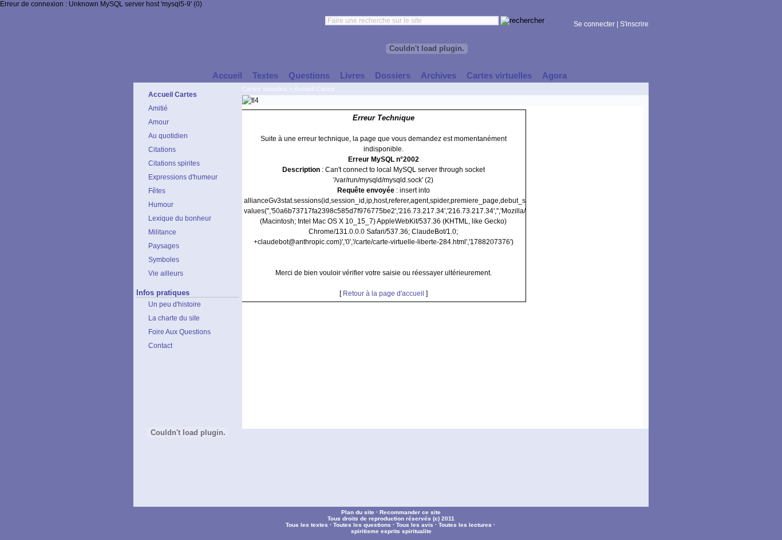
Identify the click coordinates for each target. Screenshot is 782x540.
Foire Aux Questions (179, 332)
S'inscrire (634, 24)
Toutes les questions (362, 525)
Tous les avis (414, 525)
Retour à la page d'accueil (383, 293)
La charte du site (174, 318)
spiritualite (417, 531)
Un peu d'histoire (174, 304)
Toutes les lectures (465, 525)
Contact (160, 346)
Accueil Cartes (314, 88)
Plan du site (357, 512)
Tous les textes (307, 525)
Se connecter (594, 24)
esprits (390, 531)
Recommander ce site (410, 512)
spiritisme (365, 531)
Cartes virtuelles (264, 88)
